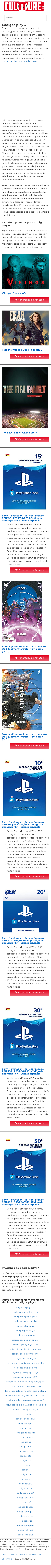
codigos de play (9, 61)
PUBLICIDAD (8, 1555)
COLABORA (21, 1555)
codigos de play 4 (28, 61)
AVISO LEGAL (35, 1555)
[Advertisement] (25, 90)
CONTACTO (7, 1559)
